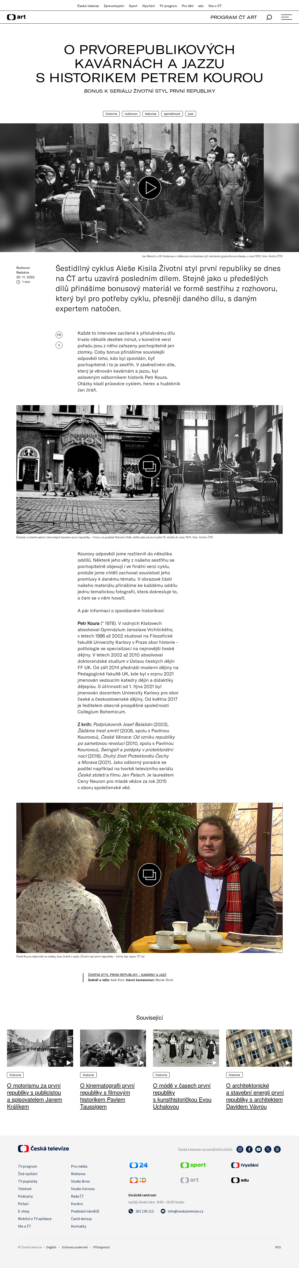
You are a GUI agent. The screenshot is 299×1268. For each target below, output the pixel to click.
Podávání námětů (85, 1211)
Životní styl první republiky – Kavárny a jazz (127, 975)
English (51, 1247)
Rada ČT (77, 1196)
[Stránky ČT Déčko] (138, 1181)
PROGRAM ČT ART (233, 17)
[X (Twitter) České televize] (268, 1151)
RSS (278, 1247)
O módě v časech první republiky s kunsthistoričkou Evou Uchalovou (182, 1095)
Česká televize (88, 6)
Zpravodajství (114, 6)
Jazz (191, 114)
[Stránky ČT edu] (255, 1180)
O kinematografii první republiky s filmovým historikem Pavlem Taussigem (107, 1095)
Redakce (22, 272)
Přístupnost (101, 1247)
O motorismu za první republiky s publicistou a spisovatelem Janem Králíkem (34, 1095)
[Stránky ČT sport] (193, 1166)
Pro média (79, 1166)
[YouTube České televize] (258, 1151)
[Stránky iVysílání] (255, 1165)
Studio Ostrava (83, 1188)
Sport (133, 6)
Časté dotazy (81, 1218)
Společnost (172, 114)
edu (201, 6)
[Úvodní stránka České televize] (43, 1151)
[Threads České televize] (277, 1151)
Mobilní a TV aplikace (35, 1218)
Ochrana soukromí (75, 1247)
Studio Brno (80, 1181)
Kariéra (77, 1203)
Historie (111, 114)
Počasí (23, 1203)
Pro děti (188, 6)
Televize (150, 114)
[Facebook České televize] (249, 1151)
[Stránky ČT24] (139, 1166)
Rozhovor (131, 114)
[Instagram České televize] (240, 1151)
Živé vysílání (27, 1173)
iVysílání (148, 6)
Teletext (25, 1188)
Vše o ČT (215, 6)
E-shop (23, 1211)
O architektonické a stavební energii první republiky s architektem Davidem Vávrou (255, 1095)
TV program (168, 6)
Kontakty (78, 1226)
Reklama (78, 1173)
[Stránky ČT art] (190, 1181)
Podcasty (25, 1196)
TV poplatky (27, 1181)
